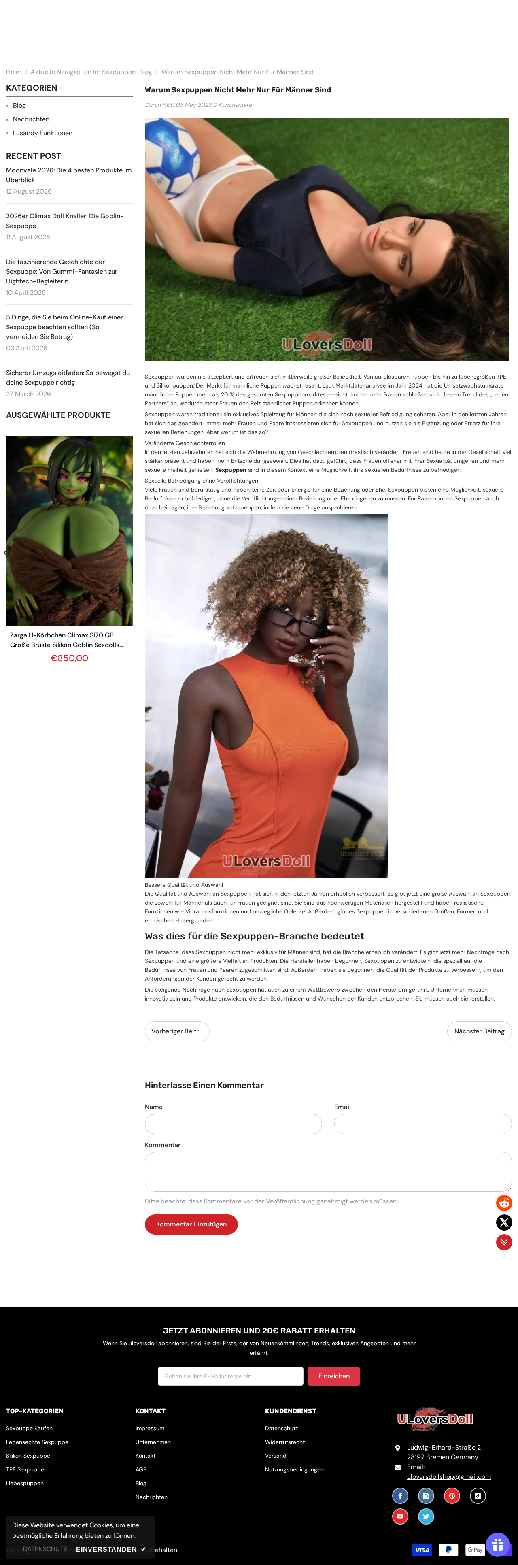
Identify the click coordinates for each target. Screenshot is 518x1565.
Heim (13, 72)
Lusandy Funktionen (42, 133)
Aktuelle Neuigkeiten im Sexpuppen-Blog (91, 72)
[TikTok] (478, 1496)
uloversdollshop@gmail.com (449, 1476)
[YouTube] (400, 1516)
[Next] (133, 553)
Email (342, 1107)
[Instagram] (426, 1496)
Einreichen (334, 1376)
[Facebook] (400, 1496)
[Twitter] (426, 1516)
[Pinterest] (452, 1496)
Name (154, 1107)
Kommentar (162, 1145)
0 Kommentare (232, 105)
